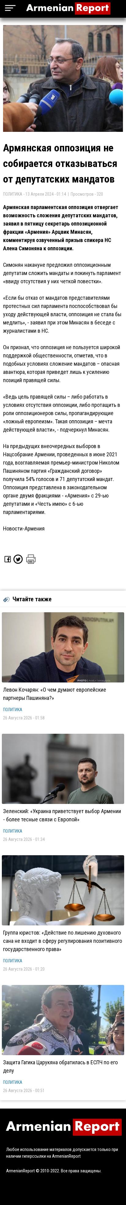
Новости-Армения (24, 528)
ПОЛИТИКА (12, 709)
